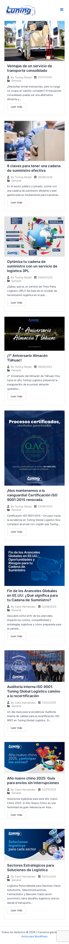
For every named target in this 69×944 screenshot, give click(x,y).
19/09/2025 (45, 366)
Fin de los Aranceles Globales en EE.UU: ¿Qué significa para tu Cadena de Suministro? (32, 595)
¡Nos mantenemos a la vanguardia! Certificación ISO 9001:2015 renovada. (32, 495)
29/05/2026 (45, 277)
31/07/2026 (45, 77)
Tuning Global (23, 77)
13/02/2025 (49, 702)
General (16, 80)
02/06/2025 (49, 606)
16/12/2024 (49, 876)
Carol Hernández (25, 606)
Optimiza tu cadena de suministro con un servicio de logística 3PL (32, 266)
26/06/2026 (45, 177)
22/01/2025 (49, 789)
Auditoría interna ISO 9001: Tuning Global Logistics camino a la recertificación (33, 691)
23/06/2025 (45, 506)
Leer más (16, 106)
